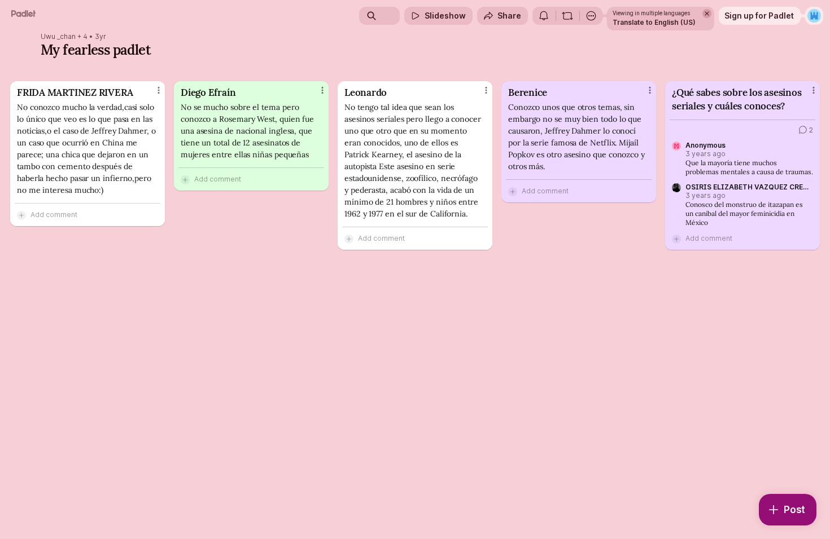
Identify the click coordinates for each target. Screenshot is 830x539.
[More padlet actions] (591, 16)
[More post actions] (158, 90)
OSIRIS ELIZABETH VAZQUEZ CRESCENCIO (747, 187)
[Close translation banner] (706, 13)
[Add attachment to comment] (21, 215)
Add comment (53, 214)
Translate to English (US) (654, 22)
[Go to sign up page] (814, 16)
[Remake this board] (567, 16)
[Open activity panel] (543, 16)
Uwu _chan (58, 37)
